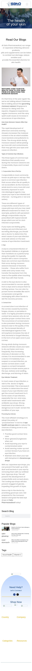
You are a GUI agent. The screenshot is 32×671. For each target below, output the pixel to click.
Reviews (19, 647)
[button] (3, 4)
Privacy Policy (16, 664)
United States (5, 634)
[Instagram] (17, 594)
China (3, 621)
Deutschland (5, 626)
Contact (19, 624)
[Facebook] (14, 594)
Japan (3, 632)
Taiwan (4, 624)
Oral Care (5, 653)
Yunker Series (6, 647)
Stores (18, 626)
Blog (18, 645)
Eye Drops (5, 650)
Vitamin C (17, 555)
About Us (19, 621)
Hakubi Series (6, 645)
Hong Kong (5, 629)
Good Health (7, 555)
